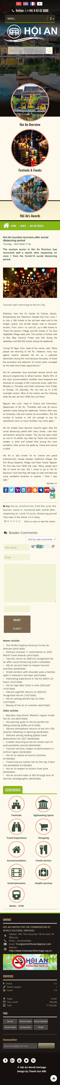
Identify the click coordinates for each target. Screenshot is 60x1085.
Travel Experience (16, 837)
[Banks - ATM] (16, 897)
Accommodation (16, 860)
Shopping (43, 837)
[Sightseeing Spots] (43, 806)
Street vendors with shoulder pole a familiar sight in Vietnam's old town (29, 673)
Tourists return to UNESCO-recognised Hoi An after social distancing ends (28, 660)
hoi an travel (25, 1021)
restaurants (25, 1027)
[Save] (53, 495)
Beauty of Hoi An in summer (21, 705)
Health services (43, 883)
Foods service (43, 860)
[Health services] (43, 874)
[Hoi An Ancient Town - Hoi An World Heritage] (30, 32)
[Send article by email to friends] (47, 489)
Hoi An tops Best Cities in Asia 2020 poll (28, 685)
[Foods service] (43, 852)
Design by (31, 1071)
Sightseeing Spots (43, 815)
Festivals (17, 815)
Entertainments (17, 883)
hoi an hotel (10, 1027)
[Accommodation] (16, 852)
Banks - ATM (16, 905)
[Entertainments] (17, 874)
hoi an (10, 1021)
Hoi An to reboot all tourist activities (26, 755)
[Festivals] (16, 806)
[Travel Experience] (16, 829)
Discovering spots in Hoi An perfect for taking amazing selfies (26, 723)
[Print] (53, 489)
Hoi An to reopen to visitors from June (27, 768)
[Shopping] (43, 829)
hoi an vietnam (41, 1021)
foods (41, 1027)
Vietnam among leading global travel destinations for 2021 (25, 737)
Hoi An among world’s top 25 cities (25, 698)
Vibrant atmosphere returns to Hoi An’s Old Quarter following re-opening (28, 730)
